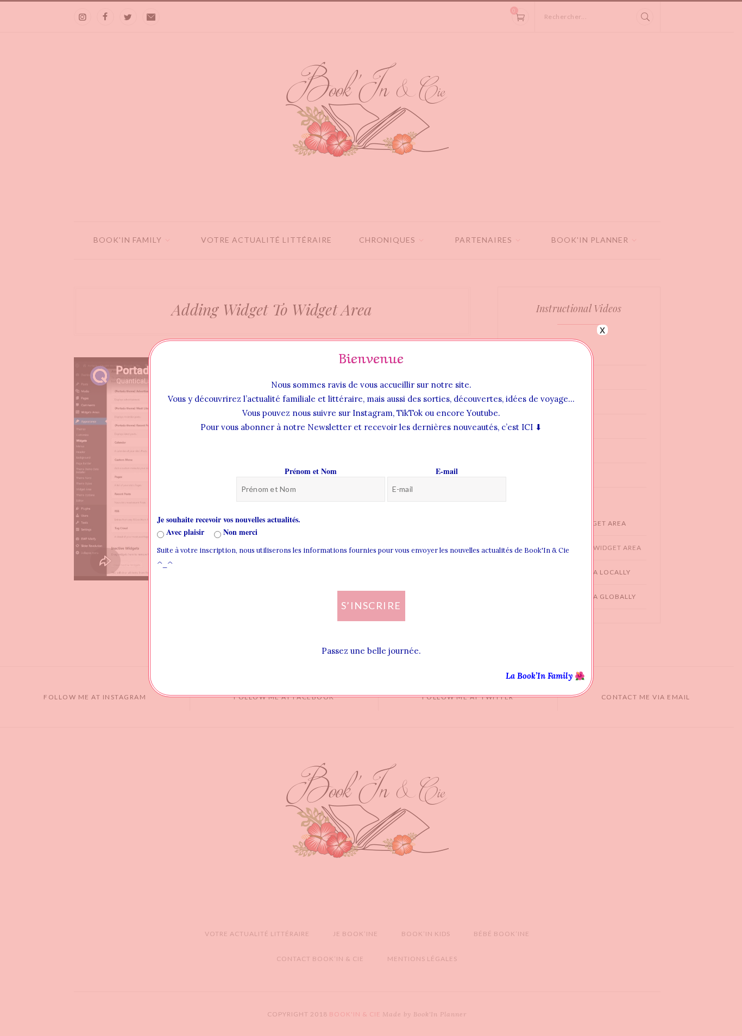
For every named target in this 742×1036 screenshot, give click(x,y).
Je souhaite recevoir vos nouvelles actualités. (228, 519)
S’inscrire (371, 605)
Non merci (239, 532)
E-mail (447, 471)
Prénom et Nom (311, 471)
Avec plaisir (184, 532)
